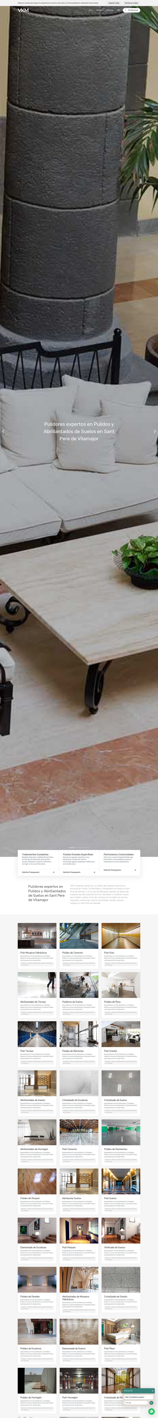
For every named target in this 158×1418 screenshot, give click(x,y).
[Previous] (3, 431)
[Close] (152, 1390)
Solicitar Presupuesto (30, 872)
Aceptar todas (114, 3)
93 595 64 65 (133, 10)
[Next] (154, 431)
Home (91, 10)
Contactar (110, 10)
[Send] (151, 1403)
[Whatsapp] (151, 1411)
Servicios (99, 10)
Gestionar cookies (131, 3)
